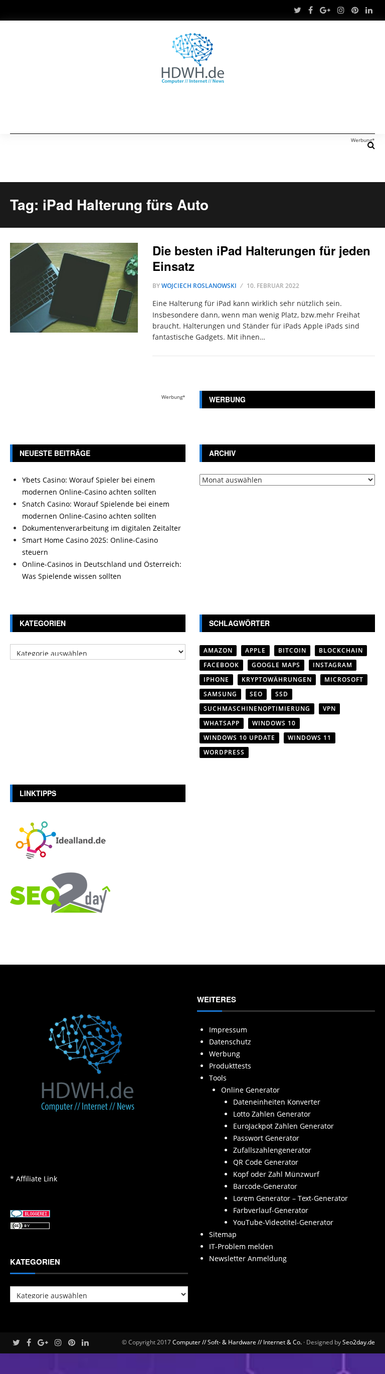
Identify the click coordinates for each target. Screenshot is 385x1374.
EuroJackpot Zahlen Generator (283, 1126)
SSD (281, 694)
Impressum (228, 1029)
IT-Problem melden (241, 1246)
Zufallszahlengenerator (272, 1150)
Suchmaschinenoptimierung (257, 708)
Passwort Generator (266, 1138)
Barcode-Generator (265, 1186)
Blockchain (341, 650)
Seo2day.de (358, 1342)
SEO (256, 694)
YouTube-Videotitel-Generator (283, 1222)
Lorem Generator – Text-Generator (290, 1198)
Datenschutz (230, 1041)
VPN (329, 708)
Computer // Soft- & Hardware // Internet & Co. (237, 1342)
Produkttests (230, 1066)
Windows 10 (274, 723)
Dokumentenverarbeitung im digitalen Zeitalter (101, 528)
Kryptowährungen (277, 679)
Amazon (218, 650)
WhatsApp (222, 723)
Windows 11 (309, 737)
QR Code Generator (265, 1162)
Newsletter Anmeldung (248, 1258)
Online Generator (250, 1090)
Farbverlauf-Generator (270, 1210)
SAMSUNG (220, 694)
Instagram (332, 665)
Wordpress (224, 752)
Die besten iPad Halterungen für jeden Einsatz (261, 258)
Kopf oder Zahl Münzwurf (276, 1174)
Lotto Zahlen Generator (272, 1114)
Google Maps (276, 665)
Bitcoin (292, 650)
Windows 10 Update (239, 737)
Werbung (224, 1053)
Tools (218, 1078)
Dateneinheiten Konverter (276, 1102)
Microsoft (343, 679)
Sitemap (223, 1234)
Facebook (221, 665)
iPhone (216, 679)
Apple (255, 650)
